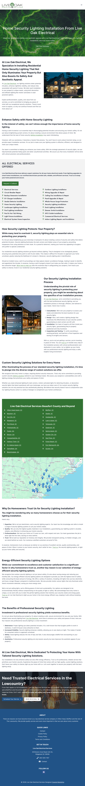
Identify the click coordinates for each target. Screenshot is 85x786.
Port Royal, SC (12, 424)
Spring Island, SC (51, 431)
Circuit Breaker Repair (12, 192)
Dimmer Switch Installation (54, 210)
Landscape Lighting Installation (16, 207)
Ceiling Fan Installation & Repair (57, 195)
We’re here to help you (24, 265)
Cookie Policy (42, 734)
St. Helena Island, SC (14, 445)
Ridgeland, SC (12, 420)
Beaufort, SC (11, 413)
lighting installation (37, 135)
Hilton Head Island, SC (14, 410)
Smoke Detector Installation (14, 201)
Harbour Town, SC (13, 441)
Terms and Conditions (42, 739)
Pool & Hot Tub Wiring (12, 213)
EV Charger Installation (13, 198)
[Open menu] (81, 4)
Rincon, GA (10, 434)
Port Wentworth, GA (52, 445)
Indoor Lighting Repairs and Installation (59, 219)
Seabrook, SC (50, 427)
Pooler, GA (10, 431)
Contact (42, 731)
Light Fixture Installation (13, 216)
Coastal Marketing (58, 782)
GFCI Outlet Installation (54, 213)
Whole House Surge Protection (56, 201)
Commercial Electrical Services (56, 216)
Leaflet (81, 498)
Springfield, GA (12, 448)
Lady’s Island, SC (51, 420)
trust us (64, 343)
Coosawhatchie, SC (13, 438)
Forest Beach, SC (51, 441)
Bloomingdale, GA (13, 452)
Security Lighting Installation (55, 204)
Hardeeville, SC (51, 417)
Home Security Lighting (13, 204)
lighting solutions (18, 376)
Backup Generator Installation (15, 195)
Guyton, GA (49, 448)
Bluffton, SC (50, 410)
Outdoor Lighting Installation (55, 189)
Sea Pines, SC (50, 438)
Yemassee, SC (50, 424)
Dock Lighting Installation (54, 207)
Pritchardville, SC (12, 427)
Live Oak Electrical (10, 83)
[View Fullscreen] (4, 459)
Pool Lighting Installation (13, 210)
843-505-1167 (44, 758)
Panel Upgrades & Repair (54, 198)
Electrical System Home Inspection (17, 219)
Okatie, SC (49, 413)
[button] (49, 487)
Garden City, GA (51, 434)
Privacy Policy (42, 736)
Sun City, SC (11, 417)
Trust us (55, 547)
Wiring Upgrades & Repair (54, 192)
